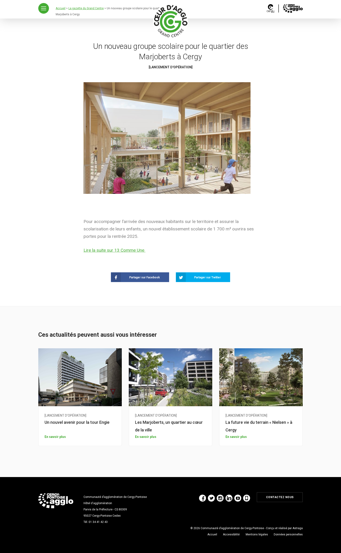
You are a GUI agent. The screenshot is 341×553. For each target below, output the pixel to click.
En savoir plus (55, 437)
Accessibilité (231, 534)
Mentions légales (257, 534)
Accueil (212, 534)
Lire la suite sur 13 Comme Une (114, 250)
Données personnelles (288, 534)
